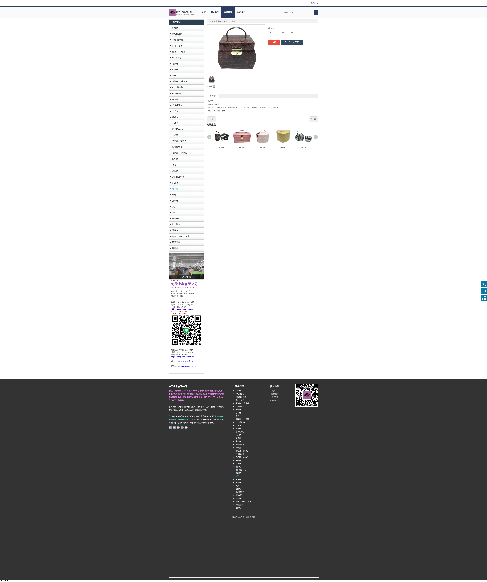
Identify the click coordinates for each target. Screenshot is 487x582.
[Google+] (174, 427)
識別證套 (176, 224)
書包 (174, 75)
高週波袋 (176, 242)
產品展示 (228, 12)
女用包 (175, 111)
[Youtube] (186, 427)
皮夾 (174, 206)
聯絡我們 (241, 12)
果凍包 (175, 183)
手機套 (175, 135)
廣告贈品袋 (177, 34)
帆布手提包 (177, 46)
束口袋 (175, 171)
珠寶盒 (175, 189)
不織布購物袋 (178, 40)
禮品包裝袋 (177, 218)
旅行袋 (175, 159)
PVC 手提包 (177, 87)
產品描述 (212, 96)
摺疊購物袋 (177, 147)
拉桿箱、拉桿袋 (179, 141)
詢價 (274, 42)
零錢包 (175, 230)
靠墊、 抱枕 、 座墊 (181, 236)
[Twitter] (182, 427)
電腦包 (175, 63)
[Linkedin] (178, 427)
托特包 (175, 201)
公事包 (175, 69)
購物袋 (175, 28)
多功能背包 (177, 105)
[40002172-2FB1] (186, 266)
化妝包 (242, 148)
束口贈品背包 (178, 177)
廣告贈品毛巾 (178, 129)
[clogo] (182, 12)
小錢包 (175, 123)
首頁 (204, 12)
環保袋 (175, 195)
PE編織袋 (176, 93)
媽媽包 (175, 117)
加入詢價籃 (294, 42)
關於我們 (215, 12)
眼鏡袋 (175, 212)
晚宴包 (175, 165)
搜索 (316, 12)
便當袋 (175, 99)
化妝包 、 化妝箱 (179, 81)
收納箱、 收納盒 (179, 153)
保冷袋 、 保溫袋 (179, 52)
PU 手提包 (176, 58)
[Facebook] (170, 427)
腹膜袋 (175, 248)
